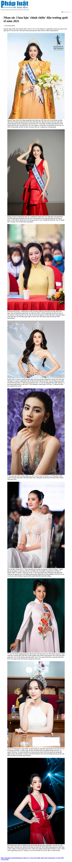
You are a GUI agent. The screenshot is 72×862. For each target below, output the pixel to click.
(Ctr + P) (67, 12)
